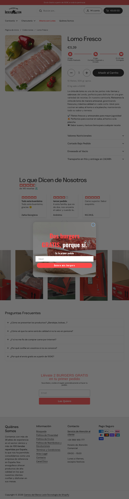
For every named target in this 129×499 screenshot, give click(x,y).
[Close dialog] (93, 224)
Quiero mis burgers (64, 265)
